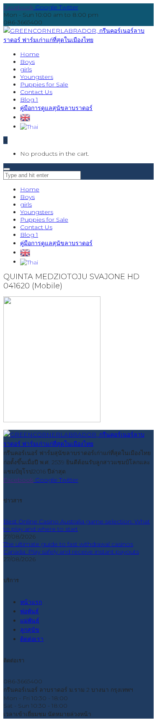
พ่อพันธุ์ (29, 611)
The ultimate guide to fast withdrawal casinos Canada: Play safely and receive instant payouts (71, 547)
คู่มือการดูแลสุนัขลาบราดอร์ (56, 243)
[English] (25, 117)
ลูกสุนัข (29, 629)
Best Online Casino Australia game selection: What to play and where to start (76, 525)
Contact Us (36, 227)
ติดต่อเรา (32, 639)
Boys (27, 197)
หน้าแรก (31, 602)
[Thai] (29, 126)
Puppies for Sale (44, 219)
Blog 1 (29, 234)
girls (26, 204)
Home (29, 189)
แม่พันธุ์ (29, 620)
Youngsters (36, 212)
